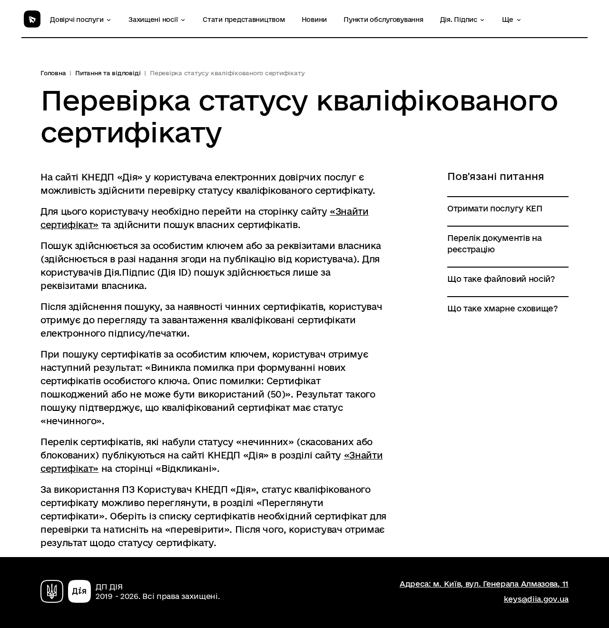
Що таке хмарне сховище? (502, 308)
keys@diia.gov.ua (536, 599)
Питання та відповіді (107, 73)
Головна (53, 73)
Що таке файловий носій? (501, 278)
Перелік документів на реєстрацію (494, 243)
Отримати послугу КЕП (494, 208)
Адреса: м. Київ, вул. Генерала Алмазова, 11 (484, 583)
